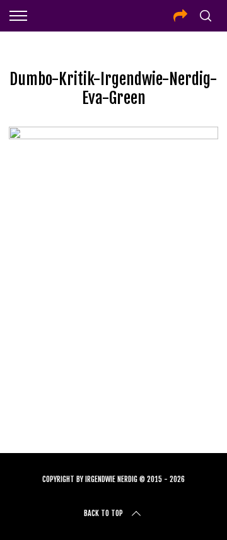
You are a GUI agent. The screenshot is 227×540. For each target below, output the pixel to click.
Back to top (103, 513)
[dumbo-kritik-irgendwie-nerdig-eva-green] (113, 135)
